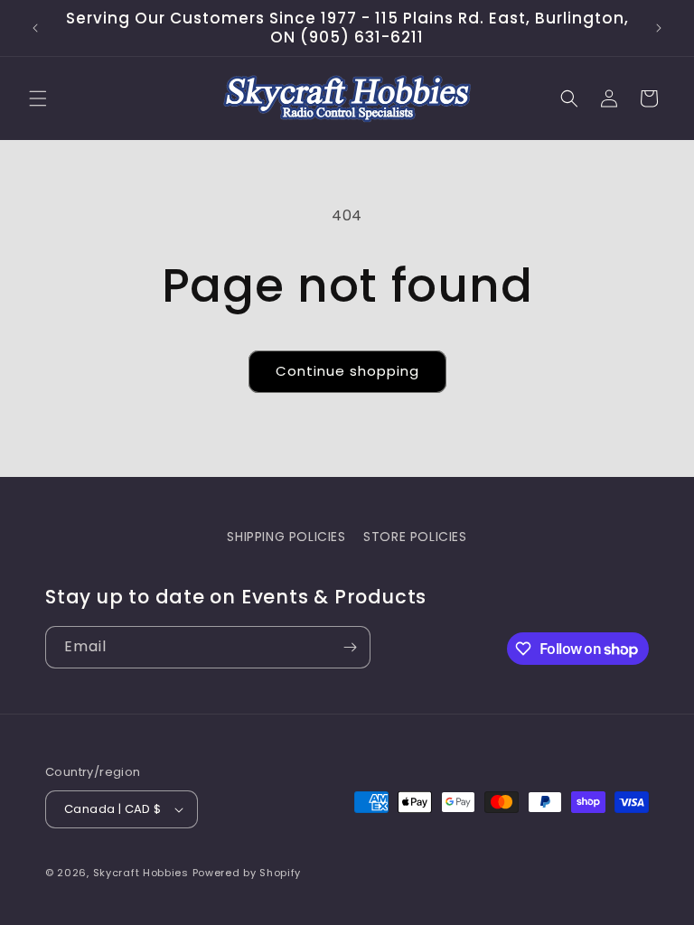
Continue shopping (347, 370)
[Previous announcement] (35, 28)
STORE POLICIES (414, 537)
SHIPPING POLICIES (286, 537)
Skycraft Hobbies (142, 872)
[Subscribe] (350, 647)
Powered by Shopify (247, 872)
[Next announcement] (659, 28)
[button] (38, 98)
